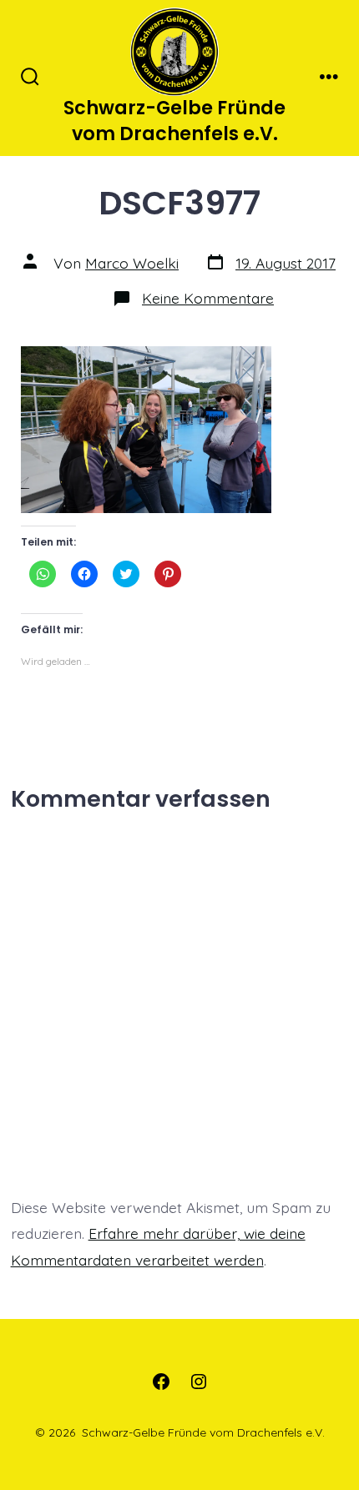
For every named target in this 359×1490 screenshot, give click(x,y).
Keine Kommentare (208, 298)
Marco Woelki (132, 263)
